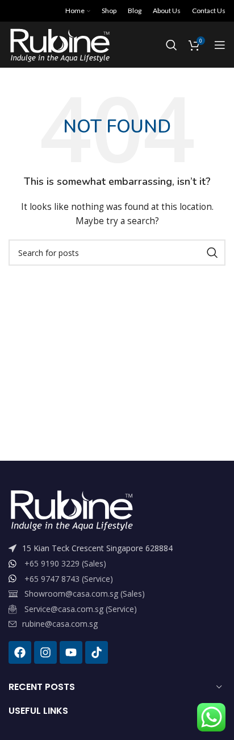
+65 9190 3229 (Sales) (65, 563)
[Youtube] (71, 652)
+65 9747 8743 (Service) (68, 578)
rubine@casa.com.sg (60, 623)
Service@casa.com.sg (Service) (80, 608)
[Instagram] (45, 652)
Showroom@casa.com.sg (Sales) (84, 593)
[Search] (171, 45)
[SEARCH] (212, 252)
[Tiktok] (96, 652)
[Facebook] (20, 652)
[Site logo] (59, 44)
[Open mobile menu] (219, 45)
